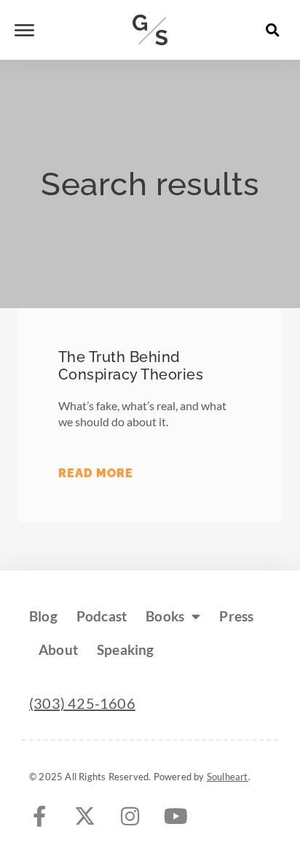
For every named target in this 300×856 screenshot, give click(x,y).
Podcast (101, 616)
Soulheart (227, 776)
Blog (43, 616)
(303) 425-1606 (82, 703)
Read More (95, 473)
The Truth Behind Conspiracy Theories (131, 365)
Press (236, 616)
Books (165, 616)
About (58, 649)
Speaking (125, 649)
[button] (273, 29)
